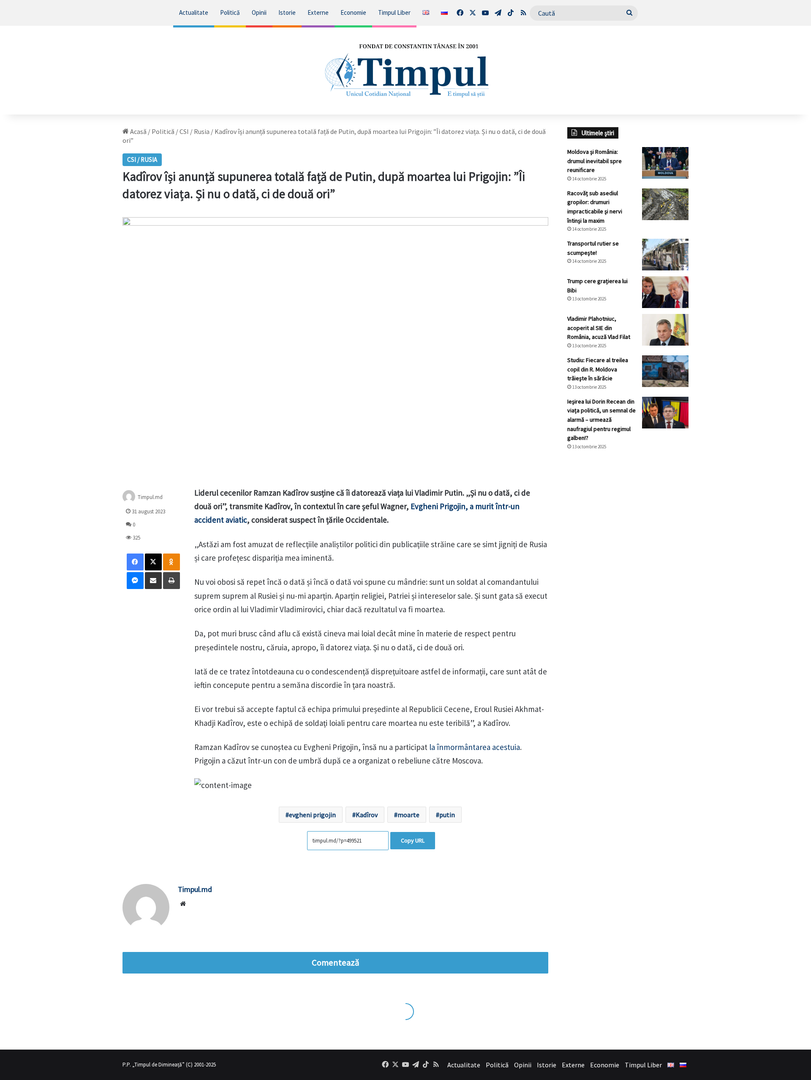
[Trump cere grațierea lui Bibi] (665, 292)
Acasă (138, 131)
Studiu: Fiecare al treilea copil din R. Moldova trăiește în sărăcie (597, 369)
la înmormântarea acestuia (473, 747)
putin (447, 814)
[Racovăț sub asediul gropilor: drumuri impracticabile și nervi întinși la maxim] (665, 204)
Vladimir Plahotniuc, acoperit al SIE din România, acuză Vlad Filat (598, 328)
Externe (318, 12)
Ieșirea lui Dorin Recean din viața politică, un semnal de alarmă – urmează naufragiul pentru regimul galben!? (601, 420)
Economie (353, 12)
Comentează (335, 962)
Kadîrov (367, 814)
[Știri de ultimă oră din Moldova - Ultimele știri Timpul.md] (406, 70)
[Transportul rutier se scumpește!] (665, 254)
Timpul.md (150, 497)
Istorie (287, 12)
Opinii (259, 12)
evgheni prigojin (312, 814)
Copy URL (413, 840)
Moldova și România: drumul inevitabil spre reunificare (594, 161)
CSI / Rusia (195, 131)
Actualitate (193, 12)
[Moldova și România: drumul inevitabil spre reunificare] (665, 163)
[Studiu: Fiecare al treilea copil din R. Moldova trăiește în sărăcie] (665, 371)
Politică (230, 12)
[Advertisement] (628, 598)
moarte (408, 814)
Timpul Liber (394, 12)
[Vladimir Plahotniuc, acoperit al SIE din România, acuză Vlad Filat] (665, 330)
